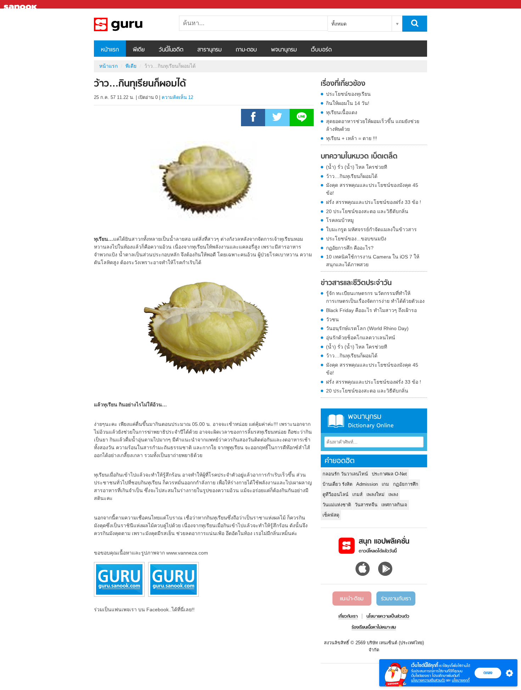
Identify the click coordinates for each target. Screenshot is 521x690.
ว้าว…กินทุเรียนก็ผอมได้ (351, 176)
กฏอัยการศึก (405, 484)
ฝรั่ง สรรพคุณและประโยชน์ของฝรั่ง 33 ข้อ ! (373, 202)
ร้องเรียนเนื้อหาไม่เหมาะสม (374, 627)
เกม (385, 484)
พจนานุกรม (284, 50)
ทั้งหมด (339, 24)
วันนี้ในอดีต (171, 50)
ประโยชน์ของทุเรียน (348, 94)
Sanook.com (21, 4)
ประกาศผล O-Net (389, 474)
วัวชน (332, 319)
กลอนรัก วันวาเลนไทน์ (345, 474)
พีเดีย (139, 50)
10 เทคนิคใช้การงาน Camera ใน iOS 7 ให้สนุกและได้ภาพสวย (372, 260)
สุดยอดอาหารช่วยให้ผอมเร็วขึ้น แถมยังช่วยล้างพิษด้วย (372, 125)
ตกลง (487, 672)
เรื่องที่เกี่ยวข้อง (343, 84)
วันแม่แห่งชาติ (337, 504)
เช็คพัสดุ (331, 515)
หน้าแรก (110, 50)
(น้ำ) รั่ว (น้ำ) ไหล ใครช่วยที (356, 167)
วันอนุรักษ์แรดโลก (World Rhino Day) (367, 328)
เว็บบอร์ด (321, 50)
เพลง (393, 494)
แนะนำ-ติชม (352, 599)
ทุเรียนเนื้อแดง (341, 112)
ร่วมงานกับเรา (396, 599)
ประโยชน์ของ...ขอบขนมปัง (356, 238)
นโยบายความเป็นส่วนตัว (428, 680)
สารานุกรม (209, 50)
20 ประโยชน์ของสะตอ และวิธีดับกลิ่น (367, 211)
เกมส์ (357, 494)
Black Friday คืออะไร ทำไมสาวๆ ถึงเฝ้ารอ (371, 310)
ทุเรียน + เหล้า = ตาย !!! (351, 138)
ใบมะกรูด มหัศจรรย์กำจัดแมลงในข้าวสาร (371, 229)
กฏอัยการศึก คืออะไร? (350, 248)
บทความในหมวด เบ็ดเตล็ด (359, 156)
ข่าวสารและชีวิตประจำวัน (356, 283)
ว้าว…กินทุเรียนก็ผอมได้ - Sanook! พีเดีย (131, 24)
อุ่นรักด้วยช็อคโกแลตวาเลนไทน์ (360, 337)
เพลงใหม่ (375, 494)
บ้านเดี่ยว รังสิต (337, 484)
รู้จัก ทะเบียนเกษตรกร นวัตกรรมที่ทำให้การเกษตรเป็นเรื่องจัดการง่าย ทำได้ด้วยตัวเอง (375, 297)
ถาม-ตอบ (246, 50)
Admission (367, 484)
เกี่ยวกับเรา (348, 616)
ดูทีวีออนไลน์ (335, 494)
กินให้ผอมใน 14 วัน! (347, 103)
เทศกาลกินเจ (394, 504)
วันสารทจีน (366, 504)
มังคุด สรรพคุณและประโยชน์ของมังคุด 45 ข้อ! (372, 189)
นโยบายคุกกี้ (461, 680)
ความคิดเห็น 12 (177, 97)
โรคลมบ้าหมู (340, 220)
